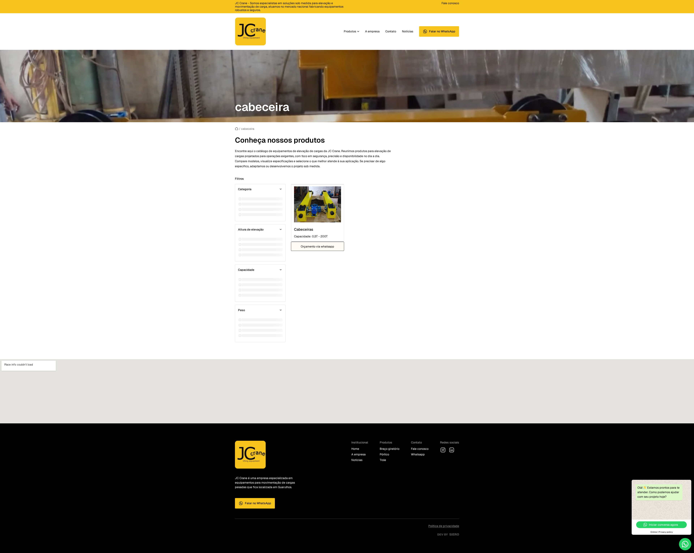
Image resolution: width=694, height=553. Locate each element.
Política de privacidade (443, 526)
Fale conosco (450, 3)
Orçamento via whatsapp (317, 246)
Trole (383, 460)
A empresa (358, 454)
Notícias (356, 460)
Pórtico (384, 454)
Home (355, 448)
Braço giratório (389, 448)
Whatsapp (418, 454)
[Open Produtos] (358, 31)
